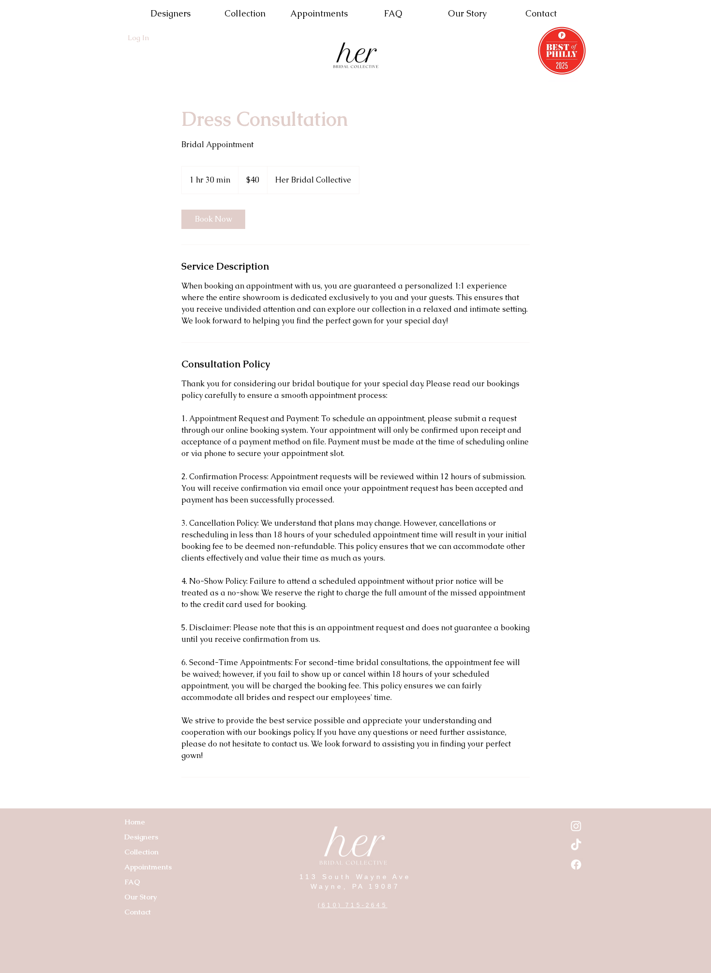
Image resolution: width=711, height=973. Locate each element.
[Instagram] (576, 826)
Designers (141, 836)
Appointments (148, 866)
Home (134, 821)
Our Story (140, 896)
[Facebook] (576, 864)
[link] (213, 219)
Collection (141, 851)
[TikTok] (576, 845)
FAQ (132, 881)
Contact (137, 911)
